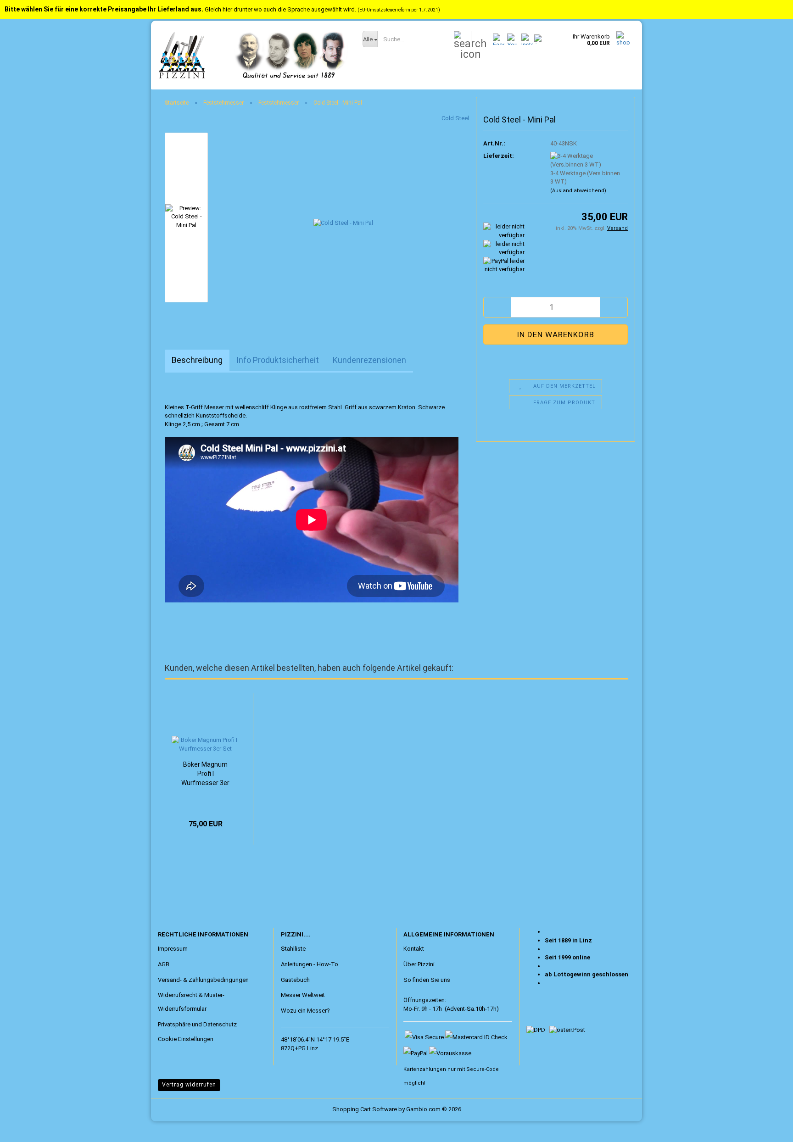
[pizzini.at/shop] (253, 55)
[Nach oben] (25, 1128)
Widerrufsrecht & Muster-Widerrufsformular (191, 1002)
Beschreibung (197, 360)
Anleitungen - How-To (309, 964)
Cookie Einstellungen (185, 1039)
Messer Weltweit (303, 995)
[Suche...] (462, 39)
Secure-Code (482, 1069)
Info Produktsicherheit (277, 360)
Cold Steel (455, 118)
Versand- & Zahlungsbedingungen (203, 979)
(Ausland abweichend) (578, 191)
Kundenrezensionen (369, 360)
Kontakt (413, 948)
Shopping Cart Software (364, 1109)
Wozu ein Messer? (305, 1010)
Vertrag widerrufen (189, 1084)
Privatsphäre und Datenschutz (197, 1024)
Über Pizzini (419, 964)
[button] (497, 307)
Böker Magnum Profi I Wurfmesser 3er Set (205, 774)
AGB (163, 964)
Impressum (173, 948)
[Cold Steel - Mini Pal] (343, 216)
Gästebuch (295, 979)
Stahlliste (293, 948)
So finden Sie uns (426, 979)
